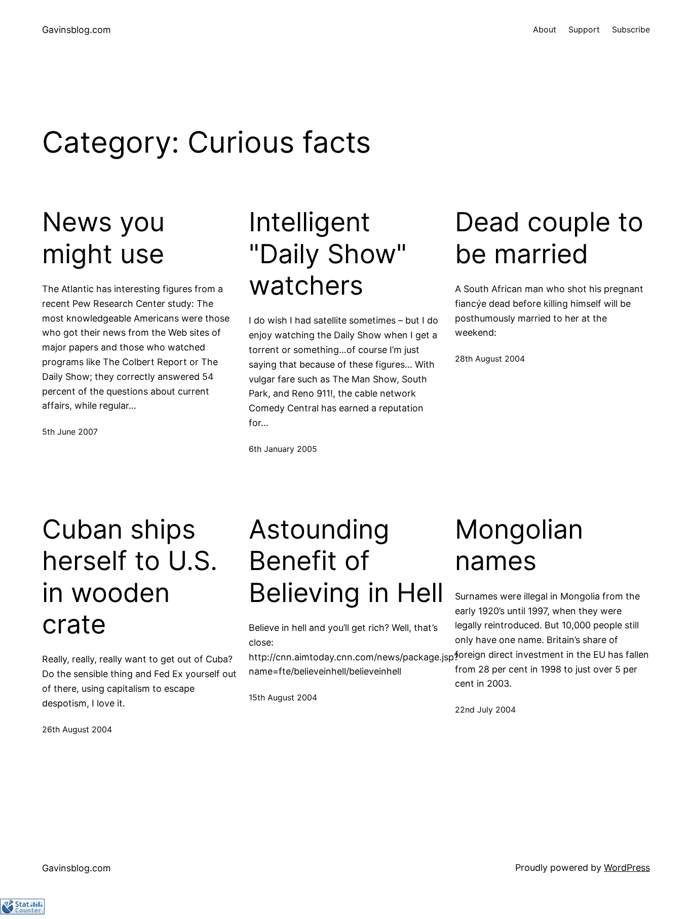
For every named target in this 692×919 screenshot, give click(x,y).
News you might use (103, 237)
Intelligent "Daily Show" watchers (328, 253)
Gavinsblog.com (76, 29)
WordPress (627, 867)
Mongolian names (519, 545)
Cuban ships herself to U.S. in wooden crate (129, 577)
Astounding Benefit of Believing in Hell (346, 561)
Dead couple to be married (549, 237)
